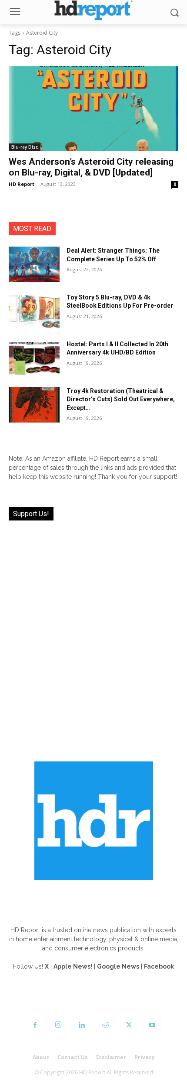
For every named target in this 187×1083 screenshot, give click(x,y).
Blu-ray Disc (24, 147)
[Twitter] (128, 1025)
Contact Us (72, 1057)
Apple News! (72, 966)
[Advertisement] (93, 625)
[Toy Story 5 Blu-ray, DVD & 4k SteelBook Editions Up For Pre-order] (34, 311)
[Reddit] (105, 1025)
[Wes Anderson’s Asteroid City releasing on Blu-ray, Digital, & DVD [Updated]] (93, 108)
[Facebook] (34, 1025)
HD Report (21, 184)
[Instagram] (58, 1025)
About (41, 1057)
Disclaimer (111, 1057)
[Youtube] (152, 1025)
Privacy (144, 1057)
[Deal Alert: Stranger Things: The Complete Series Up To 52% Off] (34, 264)
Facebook (159, 966)
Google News (118, 966)
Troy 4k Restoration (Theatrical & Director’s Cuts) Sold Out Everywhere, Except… (121, 399)
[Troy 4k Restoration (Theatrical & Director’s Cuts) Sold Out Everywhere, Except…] (34, 405)
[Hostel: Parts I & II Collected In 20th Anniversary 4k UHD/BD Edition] (34, 358)
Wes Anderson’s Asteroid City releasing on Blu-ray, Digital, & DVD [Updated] (91, 167)
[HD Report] (93, 10)
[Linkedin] (81, 1025)
